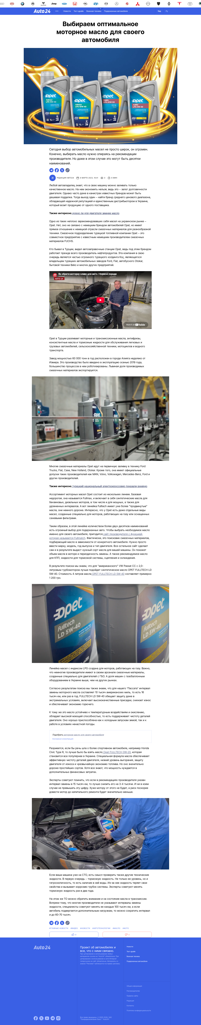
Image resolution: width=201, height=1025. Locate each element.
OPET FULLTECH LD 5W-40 (107, 573)
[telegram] (51, 170)
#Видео (74, 928)
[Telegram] (53, 1018)
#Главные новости (58, 928)
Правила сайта (132, 996)
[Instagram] (58, 1018)
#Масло (116, 928)
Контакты (130, 1006)
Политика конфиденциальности (139, 1011)
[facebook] (57, 170)
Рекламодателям (133, 991)
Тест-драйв (79, 11)
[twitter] (62, 170)
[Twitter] (41, 1018)
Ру (167, 11)
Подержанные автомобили (116, 11)
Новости (67, 11)
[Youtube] (47, 1018)
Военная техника (93, 11)
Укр (159, 11)
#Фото (126, 928)
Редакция (130, 1001)
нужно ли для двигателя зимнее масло (95, 213)
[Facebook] (36, 1018)
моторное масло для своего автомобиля (83, 735)
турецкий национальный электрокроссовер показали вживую (109, 486)
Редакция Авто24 (65, 178)
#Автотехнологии (101, 928)
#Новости (85, 928)
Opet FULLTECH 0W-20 (117, 752)
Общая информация (134, 986)
